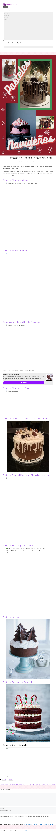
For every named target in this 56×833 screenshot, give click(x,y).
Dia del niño (7, 19)
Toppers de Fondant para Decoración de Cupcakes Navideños (43, 784)
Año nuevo (6, 36)
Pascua (6, 17)
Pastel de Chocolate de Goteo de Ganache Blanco (26, 418)
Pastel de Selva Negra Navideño (18, 545)
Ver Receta (24, 382)
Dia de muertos (7, 31)
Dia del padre (7, 23)
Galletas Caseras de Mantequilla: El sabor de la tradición (13, 784)
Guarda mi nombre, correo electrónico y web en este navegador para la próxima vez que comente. (24, 816)
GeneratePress (25, 830)
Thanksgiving (7, 33)
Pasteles (4, 779)
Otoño (5, 27)
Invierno (6, 38)
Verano (5, 25)
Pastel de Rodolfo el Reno (15, 250)
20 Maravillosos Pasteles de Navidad (37, 776)
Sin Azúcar (5, 40)
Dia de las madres (8, 21)
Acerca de (5, 44)
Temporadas (6, 11)
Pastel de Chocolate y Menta (16, 180)
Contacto (6, 47)
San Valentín (7, 13)
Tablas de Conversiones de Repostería (13, 42)
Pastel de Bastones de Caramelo (18, 682)
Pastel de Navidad (11, 617)
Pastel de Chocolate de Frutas (16, 388)
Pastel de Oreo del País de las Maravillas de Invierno (27, 475)
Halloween (6, 29)
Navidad (6, 35)
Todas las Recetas (7, 9)
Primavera (6, 15)
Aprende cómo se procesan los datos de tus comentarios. (38, 824)
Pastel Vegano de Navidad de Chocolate (21, 322)
